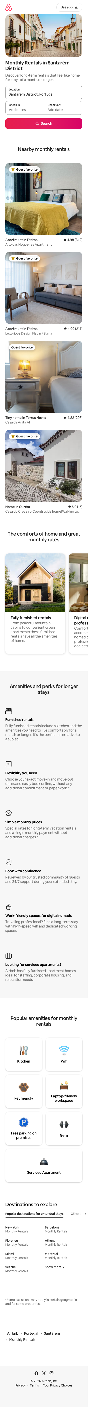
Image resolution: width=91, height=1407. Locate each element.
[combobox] (44, 94)
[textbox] (24, 110)
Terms (34, 1385)
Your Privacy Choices (57, 1385)
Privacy (20, 1385)
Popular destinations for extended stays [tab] (34, 1214)
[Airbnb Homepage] (8, 7)
